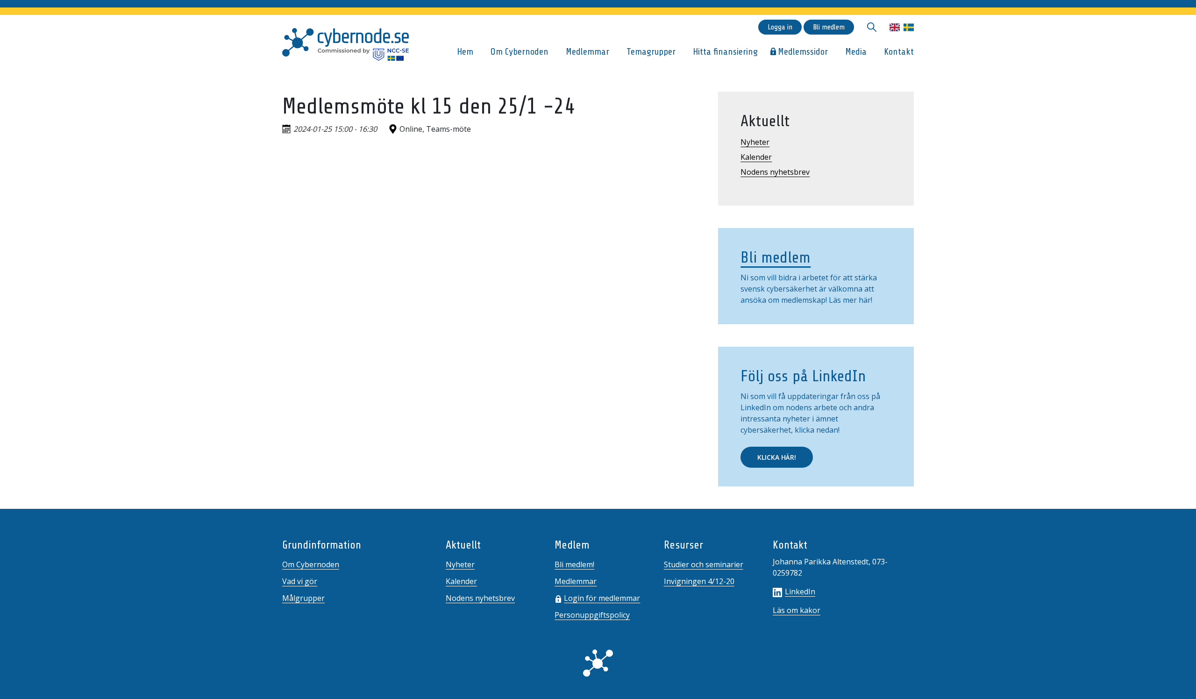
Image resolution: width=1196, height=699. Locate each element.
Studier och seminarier (703, 564)
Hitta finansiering (725, 51)
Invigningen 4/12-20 (699, 581)
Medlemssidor (803, 51)
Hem (465, 51)
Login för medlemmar (602, 598)
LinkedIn (800, 591)
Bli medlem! (574, 564)
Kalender (756, 157)
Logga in (780, 27)
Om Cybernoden (519, 51)
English (895, 27)
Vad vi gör (299, 581)
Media (856, 51)
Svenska (909, 27)
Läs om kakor (796, 610)
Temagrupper (651, 51)
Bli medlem (829, 27)
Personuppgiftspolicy (592, 615)
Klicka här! (776, 457)
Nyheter (754, 142)
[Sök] (871, 27)
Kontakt (899, 51)
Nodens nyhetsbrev (775, 172)
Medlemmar (587, 51)
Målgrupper (303, 598)
